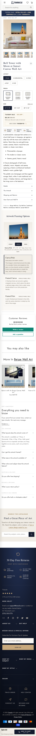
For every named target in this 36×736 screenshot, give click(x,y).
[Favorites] (27, 2)
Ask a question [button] (18, 334)
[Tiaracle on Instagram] (13, 618)
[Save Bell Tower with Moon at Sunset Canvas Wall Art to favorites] (31, 63)
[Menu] (5, 2)
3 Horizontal (18, 78)
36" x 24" (17, 108)
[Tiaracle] (17, 2)
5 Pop (14, 83)
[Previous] (4, 34)
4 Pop (7, 83)
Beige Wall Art (12, 18)
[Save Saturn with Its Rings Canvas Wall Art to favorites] (23, 367)
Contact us (5, 424)
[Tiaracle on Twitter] (22, 618)
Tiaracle (10, 712)
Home (5, 18)
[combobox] (15, 7)
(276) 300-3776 (7, 613)
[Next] (31, 34)
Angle (18, 244)
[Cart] (31, 2)
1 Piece (7, 78)
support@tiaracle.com (17, 606)
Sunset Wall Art (25, 208)
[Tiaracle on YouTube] (27, 618)
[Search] (30, 7)
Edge (25, 244)
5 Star (28, 78)
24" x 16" (8, 108)
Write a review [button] (18, 329)
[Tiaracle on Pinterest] (17, 618)
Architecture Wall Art (14, 208)
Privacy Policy (18, 717)
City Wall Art (22, 206)
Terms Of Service (26, 715)
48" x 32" (27, 108)
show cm (30, 104)
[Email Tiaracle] (3, 618)
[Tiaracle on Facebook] (8, 618)
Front (11, 244)
